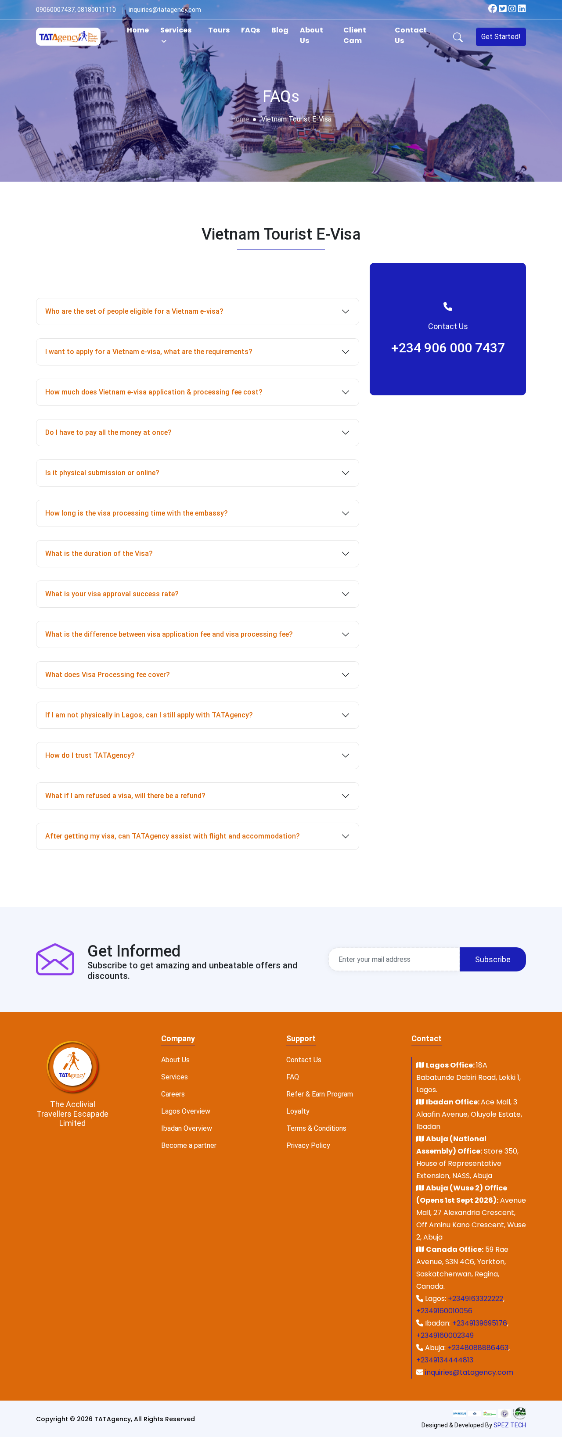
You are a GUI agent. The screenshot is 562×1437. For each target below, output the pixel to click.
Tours (219, 30)
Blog (279, 30)
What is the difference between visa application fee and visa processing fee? (169, 634)
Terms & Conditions (316, 1128)
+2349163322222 (475, 1299)
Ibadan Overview (186, 1128)
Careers (173, 1094)
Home (138, 30)
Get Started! (501, 36)
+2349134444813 (444, 1360)
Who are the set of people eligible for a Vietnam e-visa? (134, 311)
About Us (311, 35)
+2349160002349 (445, 1335)
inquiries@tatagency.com (469, 1372)
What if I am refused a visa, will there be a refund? (125, 796)
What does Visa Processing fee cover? (107, 674)
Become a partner (188, 1145)
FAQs (250, 30)
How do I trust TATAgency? (90, 755)
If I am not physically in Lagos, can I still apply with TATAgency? (149, 715)
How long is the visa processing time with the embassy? (136, 513)
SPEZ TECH (510, 1425)
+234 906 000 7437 (448, 347)
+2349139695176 (479, 1323)
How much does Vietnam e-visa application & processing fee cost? (154, 392)
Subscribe (493, 959)
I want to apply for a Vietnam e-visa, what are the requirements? (148, 352)
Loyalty (298, 1111)
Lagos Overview (185, 1111)
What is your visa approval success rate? (112, 594)
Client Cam (354, 35)
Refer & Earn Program (319, 1094)
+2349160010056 (444, 1311)
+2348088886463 (477, 1348)
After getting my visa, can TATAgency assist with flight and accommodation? (172, 836)
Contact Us (411, 35)
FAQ (292, 1077)
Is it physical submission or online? (102, 473)
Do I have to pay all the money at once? (108, 432)
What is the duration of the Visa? (99, 553)
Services (175, 30)
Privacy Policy (308, 1145)
